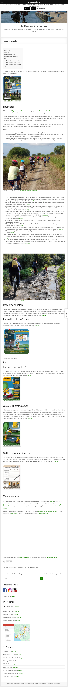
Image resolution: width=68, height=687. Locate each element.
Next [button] (62, 166)
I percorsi (7, 52)
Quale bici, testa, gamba (14, 62)
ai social (55, 511)
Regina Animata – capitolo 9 (53, 574)
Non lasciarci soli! (42, 513)
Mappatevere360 (51, 557)
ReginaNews (14, 513)
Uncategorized (34, 567)
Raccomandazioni (10, 54)
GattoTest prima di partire (14, 64)
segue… (44, 201)
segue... (44, 315)
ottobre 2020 (20, 301)
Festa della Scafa (24, 557)
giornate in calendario (9, 504)
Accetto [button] (27, 8)
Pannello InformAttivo (11, 56)
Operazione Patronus (18, 111)
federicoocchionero (11, 567)
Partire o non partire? (13, 60)
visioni (52, 501)
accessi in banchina (34, 201)
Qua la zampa (9, 66)
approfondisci (40, 8)
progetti (34, 504)
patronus (9, 561)
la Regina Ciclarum (34, 26)
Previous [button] (5, 166)
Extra (6, 59)
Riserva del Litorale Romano (47, 111)
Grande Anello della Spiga (14, 574)
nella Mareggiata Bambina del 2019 (26, 190)
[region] (34, 166)
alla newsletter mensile (45, 511)
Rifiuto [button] (33, 8)
